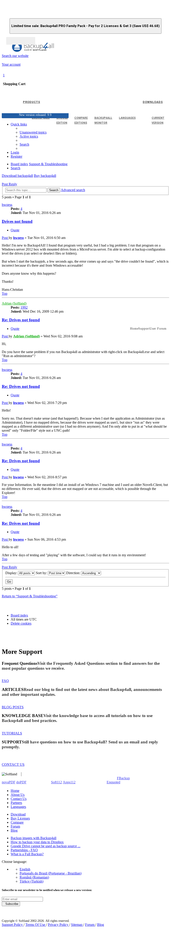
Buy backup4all (45, 176)
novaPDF (8, 782)
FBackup (123, 778)
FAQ (5, 681)
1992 (24, 307)
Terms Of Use (35, 925)
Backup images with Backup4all (33, 838)
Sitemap (77, 925)
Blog (14, 830)
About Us (17, 795)
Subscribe (11, 904)
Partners (16, 803)
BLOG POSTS (13, 707)
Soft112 (56, 782)
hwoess (7, 205)
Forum (15, 826)
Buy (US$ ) (20, 40)
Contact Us (18, 799)
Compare (17, 822)
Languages (18, 807)
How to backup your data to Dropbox (37, 842)
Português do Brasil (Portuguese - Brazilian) (50, 873)
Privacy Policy (58, 925)
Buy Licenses (20, 818)
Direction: (73, 573)
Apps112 (69, 782)
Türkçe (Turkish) (31, 881)
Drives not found (17, 221)
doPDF (21, 782)
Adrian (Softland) (14, 303)
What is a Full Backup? (27, 854)
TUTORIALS (12, 733)
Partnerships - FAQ (24, 850)
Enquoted (113, 782)
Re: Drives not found (21, 320)
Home (15, 791)
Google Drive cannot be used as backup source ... (45, 846)
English (25, 869)
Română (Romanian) (34, 877)
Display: (11, 573)
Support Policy (13, 925)
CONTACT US (13, 764)
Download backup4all (17, 176)
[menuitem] (29, 136)
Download (18, 814)
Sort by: (42, 573)
